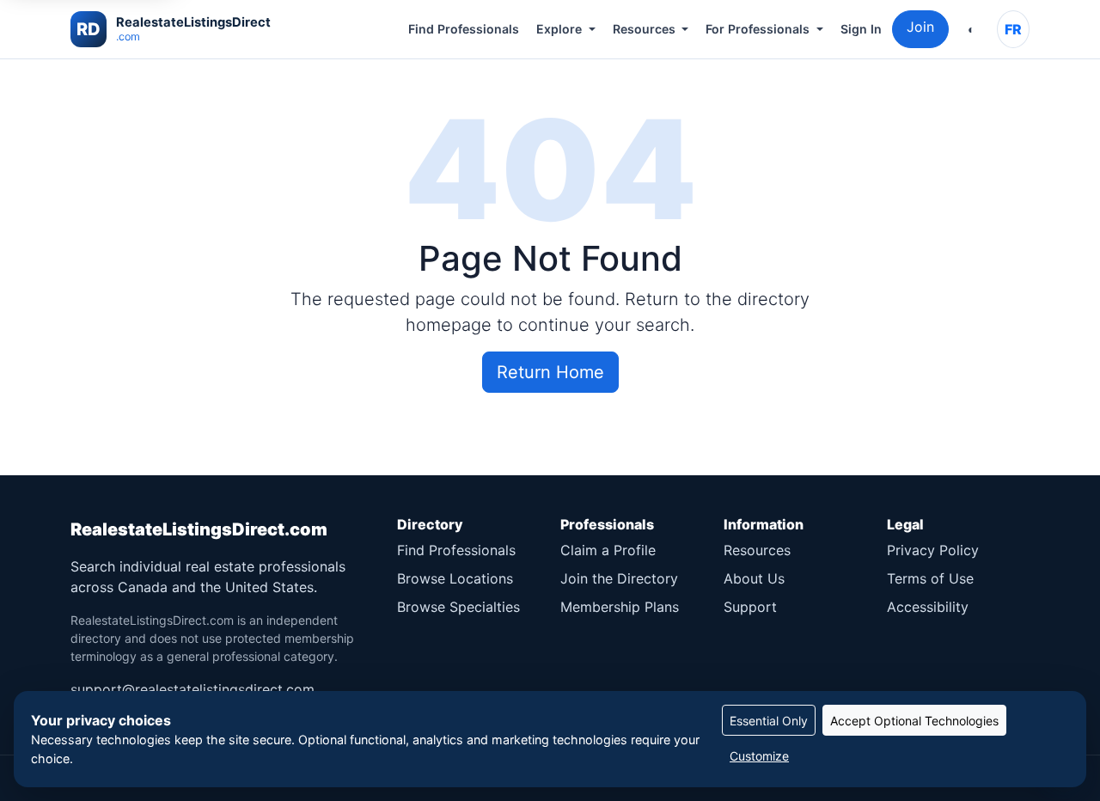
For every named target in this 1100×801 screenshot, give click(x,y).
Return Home (550, 372)
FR (1013, 29)
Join (920, 26)
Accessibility (928, 606)
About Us (754, 578)
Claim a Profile (608, 550)
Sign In (861, 28)
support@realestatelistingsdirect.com (192, 689)
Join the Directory (619, 578)
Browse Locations (455, 578)
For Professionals (758, 28)
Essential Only (769, 720)
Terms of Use (930, 578)
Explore (559, 28)
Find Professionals (463, 28)
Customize (759, 756)
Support (750, 606)
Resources (644, 28)
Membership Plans (619, 606)
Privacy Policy (933, 550)
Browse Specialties (458, 606)
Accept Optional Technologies (914, 720)
